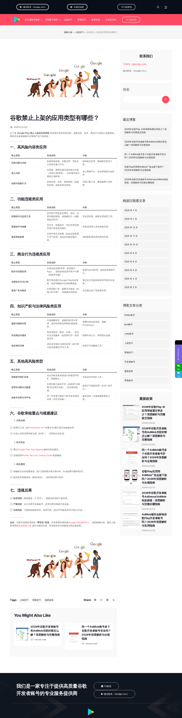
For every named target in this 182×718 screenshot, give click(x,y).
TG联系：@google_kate (134, 64)
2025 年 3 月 (130, 287)
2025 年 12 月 (131, 227)
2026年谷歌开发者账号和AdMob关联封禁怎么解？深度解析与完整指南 (45, 630)
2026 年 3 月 (130, 210)
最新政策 (96, 19)
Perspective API (36, 427)
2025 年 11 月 (130, 236)
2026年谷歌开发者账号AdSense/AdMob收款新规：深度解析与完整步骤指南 (146, 181)
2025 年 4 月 (130, 278)
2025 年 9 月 (130, 253)
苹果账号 (128, 380)
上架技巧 (68, 19)
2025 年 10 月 (131, 244)
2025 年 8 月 (130, 261)
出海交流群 (111, 19)
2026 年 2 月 (130, 219)
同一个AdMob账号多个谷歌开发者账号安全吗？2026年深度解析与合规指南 (145, 156)
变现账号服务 (51, 19)
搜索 (126, 89)
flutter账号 (129, 315)
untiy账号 (129, 333)
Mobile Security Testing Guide (37, 455)
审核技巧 (82, 19)
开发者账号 (129, 361)
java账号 (128, 324)
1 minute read (40, 639)
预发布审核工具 (23, 525)
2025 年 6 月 (130, 270)
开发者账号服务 (32, 19)
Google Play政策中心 (78, 522)
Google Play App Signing (30, 449)
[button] (114, 694)
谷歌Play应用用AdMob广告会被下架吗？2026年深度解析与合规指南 (144, 168)
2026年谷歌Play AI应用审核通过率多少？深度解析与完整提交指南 (145, 131)
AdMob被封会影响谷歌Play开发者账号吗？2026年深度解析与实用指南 (154, 520)
